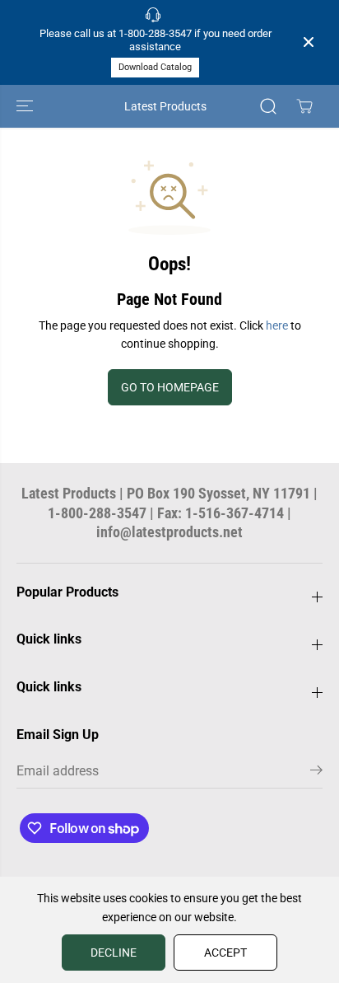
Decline (114, 952)
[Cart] (304, 106)
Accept (225, 952)
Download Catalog (155, 67)
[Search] (268, 106)
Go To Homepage (170, 387)
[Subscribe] (316, 773)
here (277, 325)
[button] (26, 106)
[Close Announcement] (309, 42)
